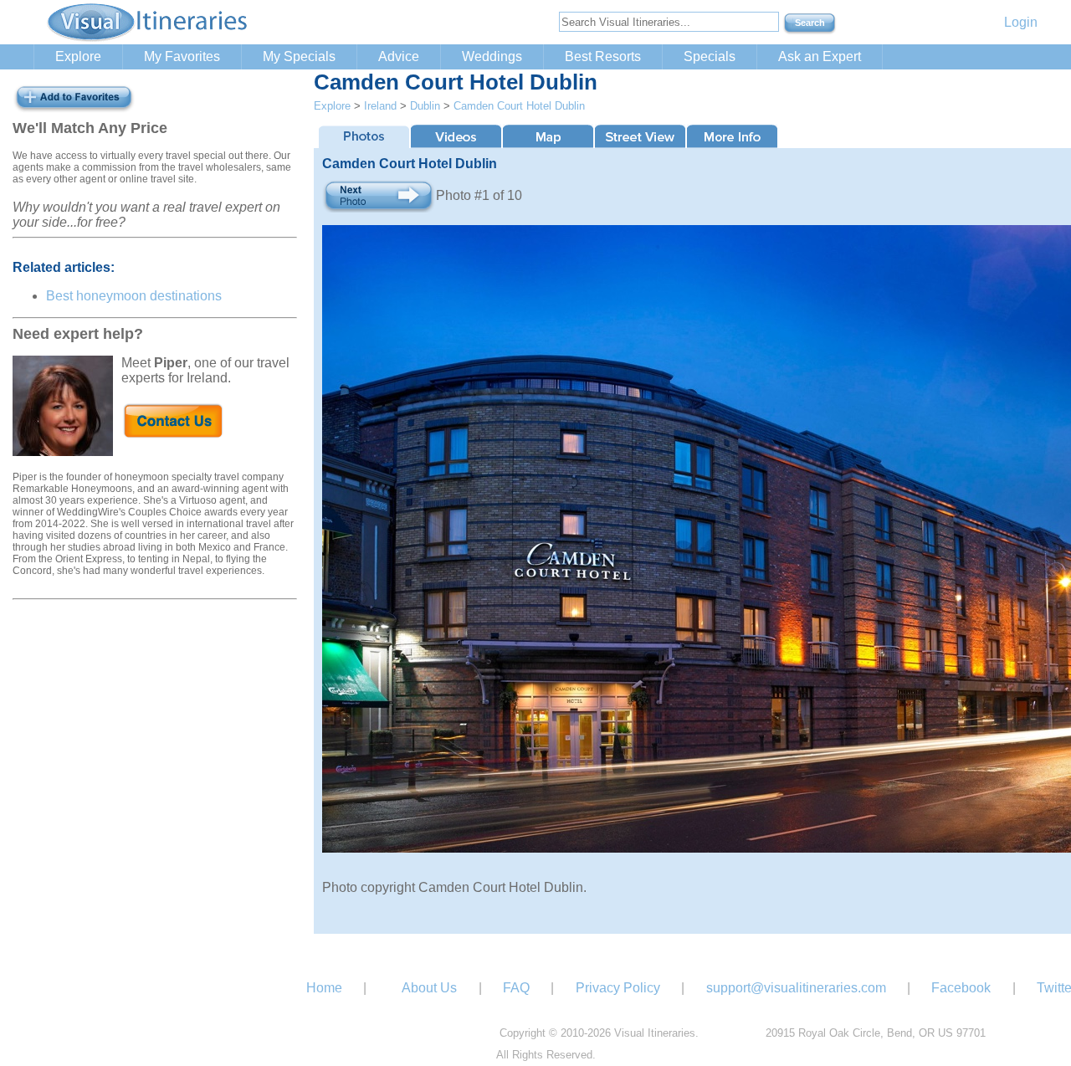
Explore (78, 56)
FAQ (516, 988)
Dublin (425, 106)
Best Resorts (603, 56)
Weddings (492, 56)
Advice (398, 56)
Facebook (961, 988)
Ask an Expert (819, 56)
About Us (429, 988)
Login (1021, 22)
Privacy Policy (618, 988)
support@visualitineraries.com (796, 988)
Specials (709, 56)
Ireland (380, 106)
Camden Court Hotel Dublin (519, 106)
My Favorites (182, 56)
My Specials (299, 56)
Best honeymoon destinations (134, 296)
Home (324, 988)
